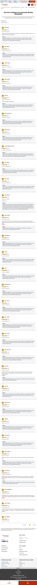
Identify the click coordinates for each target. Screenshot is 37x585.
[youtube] (7, 541)
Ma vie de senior (4, 549)
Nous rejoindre (10, 1)
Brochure (9, 583)
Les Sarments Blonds (31, 7)
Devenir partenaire (15, 1)
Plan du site (18, 573)
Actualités (20, 549)
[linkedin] (5, 541)
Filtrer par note (3, 20)
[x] (4, 541)
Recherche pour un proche (23, 551)
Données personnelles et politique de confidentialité (18, 577)
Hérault (26, 7)
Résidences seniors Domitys (5, 7)
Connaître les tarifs (22, 542)
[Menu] (35, 5)
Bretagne (3, 564)
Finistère (20, 566)
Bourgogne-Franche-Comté (6, 563)
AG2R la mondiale (4, 551)
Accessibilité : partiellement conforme (18, 575)
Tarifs (28, 583)
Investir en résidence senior (4, 1)
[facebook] (2, 541)
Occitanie (22, 7)
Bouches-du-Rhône (22, 563)
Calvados (20, 564)
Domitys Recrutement (5, 547)
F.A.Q (20, 547)
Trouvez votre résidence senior (15, 7)
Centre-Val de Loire (4, 566)
